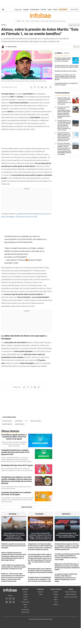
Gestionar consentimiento (71, 597)
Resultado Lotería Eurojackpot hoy (57, 21)
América (25, 591)
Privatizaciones (44, 21)
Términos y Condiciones (71, 591)
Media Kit (55, 604)
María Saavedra (12, 46)
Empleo (40, 594)
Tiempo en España (34, 21)
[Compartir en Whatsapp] (31, 87)
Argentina (26, 9)
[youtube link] (6, 602)
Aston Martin (18, 421)
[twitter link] (10, 598)
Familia (23, 21)
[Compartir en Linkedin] (42, 87)
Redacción (40, 591)
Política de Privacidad (71, 594)
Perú (25, 607)
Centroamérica (25, 609)
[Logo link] (40, 15)
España (50, 9)
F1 (26, 421)
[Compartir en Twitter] (38, 87)
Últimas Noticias (25, 612)
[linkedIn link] (13, 602)
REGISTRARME (63, 9)
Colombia (43, 9)
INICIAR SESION (74, 9)
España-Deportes (7, 424)
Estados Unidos (34, 9)
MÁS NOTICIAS (26, 507)
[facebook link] (6, 598)
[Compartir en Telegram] (45, 87)
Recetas (27, 21)
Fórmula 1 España (35, 421)
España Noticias (19, 424)
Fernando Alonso (7, 421)
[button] (3, 9)
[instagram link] (13, 598)
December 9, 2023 (11, 263)
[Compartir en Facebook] (34, 87)
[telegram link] (10, 602)
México (55, 9)
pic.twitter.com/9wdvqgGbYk (15, 257)
